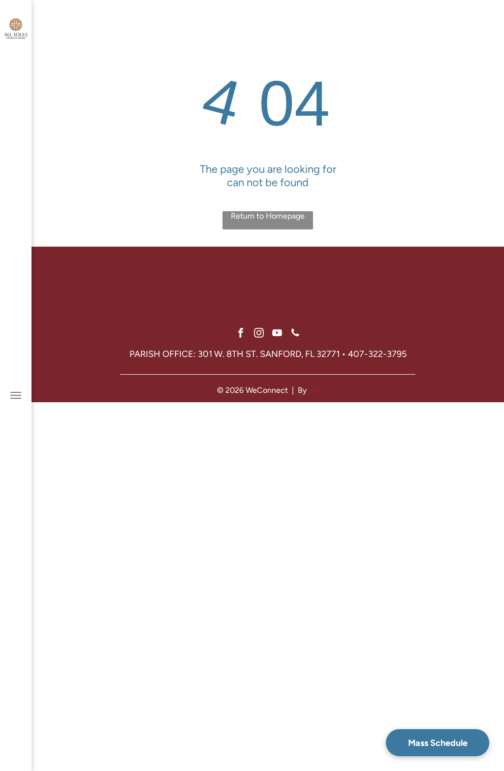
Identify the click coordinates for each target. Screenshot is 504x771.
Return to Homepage (268, 216)
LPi (314, 390)
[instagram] (259, 334)
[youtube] (277, 334)
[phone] (295, 334)
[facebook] (240, 334)
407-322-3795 (377, 354)
